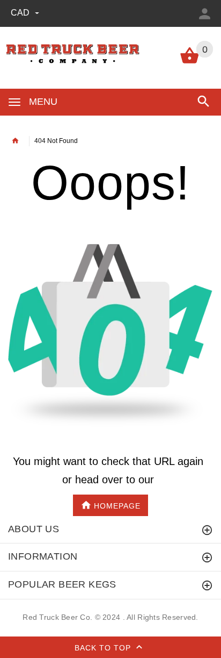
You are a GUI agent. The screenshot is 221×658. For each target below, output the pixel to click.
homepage (117, 505)
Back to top (104, 647)
